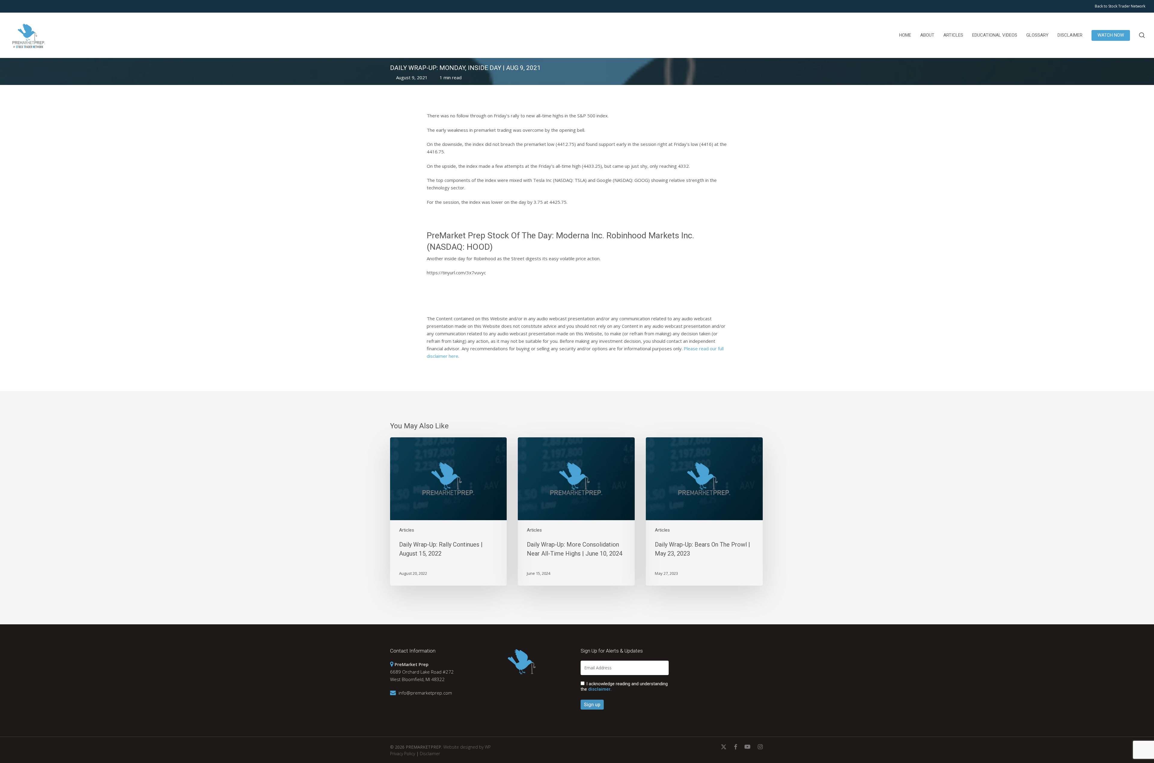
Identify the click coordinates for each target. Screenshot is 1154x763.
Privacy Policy (402, 753)
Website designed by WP (467, 747)
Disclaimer (430, 753)
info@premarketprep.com (425, 693)
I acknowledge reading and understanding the (624, 686)
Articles (406, 530)
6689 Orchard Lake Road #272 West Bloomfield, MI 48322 (422, 671)
